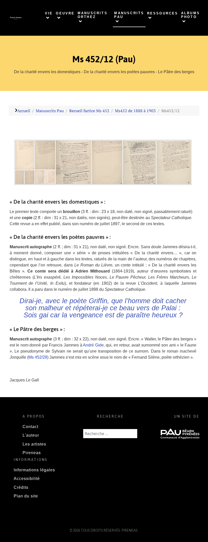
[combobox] (110, 434)
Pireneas (32, 453)
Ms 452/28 (37, 357)
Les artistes (34, 444)
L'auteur (31, 435)
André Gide (93, 345)
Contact (30, 426)
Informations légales (34, 470)
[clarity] (16, 18)
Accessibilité (27, 478)
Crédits (21, 487)
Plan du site (26, 496)
